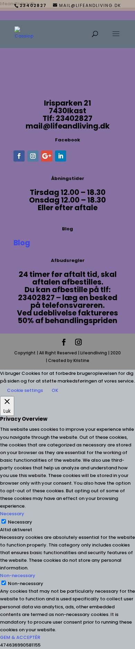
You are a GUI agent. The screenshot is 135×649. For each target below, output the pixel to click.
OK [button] (55, 390)
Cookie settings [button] (25, 390)
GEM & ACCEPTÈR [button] (20, 637)
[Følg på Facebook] (19, 156)
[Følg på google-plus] (46, 156)
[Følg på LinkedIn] (60, 156)
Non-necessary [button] (17, 575)
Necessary (20, 522)
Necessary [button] (12, 513)
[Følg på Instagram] (32, 156)
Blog (22, 243)
